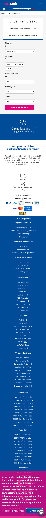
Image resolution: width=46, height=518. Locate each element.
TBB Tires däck (23, 298)
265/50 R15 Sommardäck (23, 416)
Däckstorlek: (10, 56)
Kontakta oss (23, 265)
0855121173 (23, 132)
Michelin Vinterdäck (23, 370)
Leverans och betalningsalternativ (23, 230)
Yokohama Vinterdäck (23, 383)
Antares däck (23, 307)
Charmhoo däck (23, 310)
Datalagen (23, 271)
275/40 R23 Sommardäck (23, 413)
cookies (19, 477)
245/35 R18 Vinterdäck (23, 444)
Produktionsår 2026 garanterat (23, 252)
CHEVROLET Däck (23, 332)
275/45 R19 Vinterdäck (23, 438)
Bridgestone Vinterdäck (23, 386)
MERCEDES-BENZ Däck (23, 326)
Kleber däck (23, 285)
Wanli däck (23, 292)
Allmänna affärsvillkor (23, 268)
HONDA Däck (23, 348)
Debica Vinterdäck (23, 373)
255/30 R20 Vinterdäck (23, 457)
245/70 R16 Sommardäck (23, 403)
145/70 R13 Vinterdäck (23, 453)
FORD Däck (23, 336)
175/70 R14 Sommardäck (23, 409)
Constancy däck (23, 301)
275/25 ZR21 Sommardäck (23, 397)
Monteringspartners (23, 227)
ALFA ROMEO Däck (23, 329)
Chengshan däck (23, 288)
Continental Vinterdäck (23, 364)
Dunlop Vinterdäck (23, 361)
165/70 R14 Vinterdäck (23, 447)
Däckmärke (23, 246)
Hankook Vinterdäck (23, 367)
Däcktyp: (8, 43)
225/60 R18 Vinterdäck (23, 450)
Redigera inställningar (14, 510)
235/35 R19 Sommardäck (23, 406)
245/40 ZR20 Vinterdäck (23, 463)
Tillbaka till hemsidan (23, 35)
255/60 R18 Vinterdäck (23, 460)
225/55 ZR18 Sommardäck (23, 419)
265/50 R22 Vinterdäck (23, 435)
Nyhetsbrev (23, 237)
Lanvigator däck (23, 282)
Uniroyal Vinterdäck (23, 379)
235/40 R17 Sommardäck (23, 400)
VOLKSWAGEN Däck (23, 339)
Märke (7, 96)
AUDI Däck (23, 320)
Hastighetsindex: (12, 73)
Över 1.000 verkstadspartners (23, 187)
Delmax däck (23, 295)
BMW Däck (23, 323)
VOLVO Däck (23, 342)
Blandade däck (23, 249)
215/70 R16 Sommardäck (23, 422)
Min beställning (23, 234)
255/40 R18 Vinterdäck (23, 441)
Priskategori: (10, 87)
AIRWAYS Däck (23, 345)
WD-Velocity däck (23, 304)
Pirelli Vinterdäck (23, 376)
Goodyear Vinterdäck (23, 358)
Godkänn (34, 510)
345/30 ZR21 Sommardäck (23, 425)
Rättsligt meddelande (23, 262)
